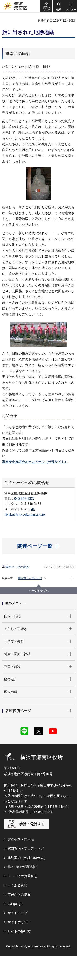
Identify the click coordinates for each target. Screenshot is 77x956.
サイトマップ (17, 913)
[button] (58, 6)
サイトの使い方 (19, 931)
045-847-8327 (24, 498)
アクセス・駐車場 (21, 839)
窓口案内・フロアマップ (26, 848)
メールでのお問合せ (22, 876)
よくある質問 (17, 885)
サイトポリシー (19, 922)
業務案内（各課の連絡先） (27, 858)
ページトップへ (39, 590)
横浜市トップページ (30, 578)
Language (15, 904)
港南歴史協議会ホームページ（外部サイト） (35, 462)
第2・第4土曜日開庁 (23, 867)
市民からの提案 (19, 894)
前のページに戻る (17, 567)
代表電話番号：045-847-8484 (30, 812)
